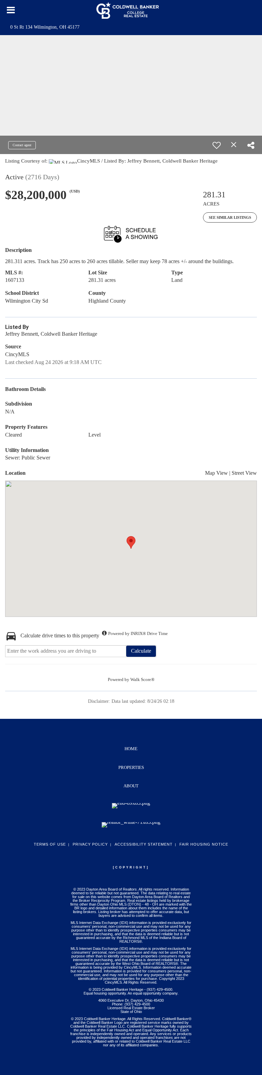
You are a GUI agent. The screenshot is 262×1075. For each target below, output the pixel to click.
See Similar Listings (230, 217)
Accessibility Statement (144, 844)
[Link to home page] (131, 10)
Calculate (141, 651)
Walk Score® (142, 679)
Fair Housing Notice (203, 844)
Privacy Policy (90, 844)
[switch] (216, 145)
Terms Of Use (50, 844)
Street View (244, 473)
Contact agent (22, 145)
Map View (216, 473)
